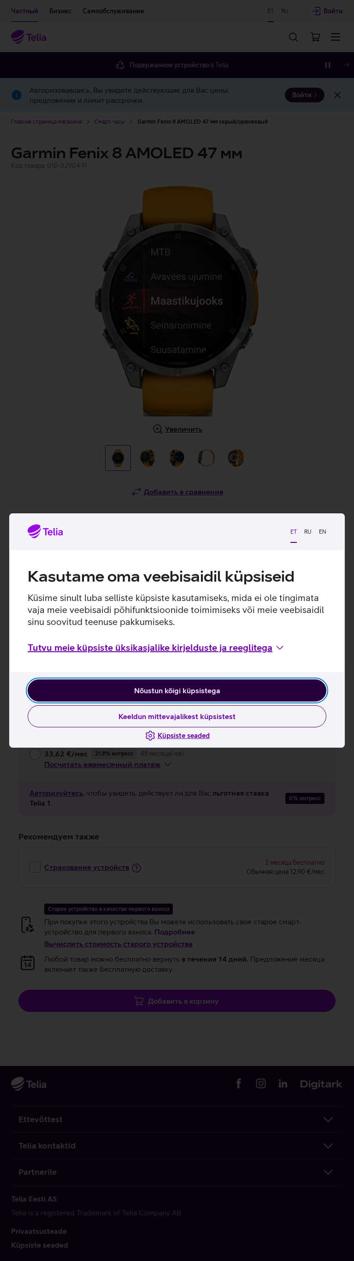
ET (293, 532)
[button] (156, 648)
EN (322, 532)
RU (308, 532)
